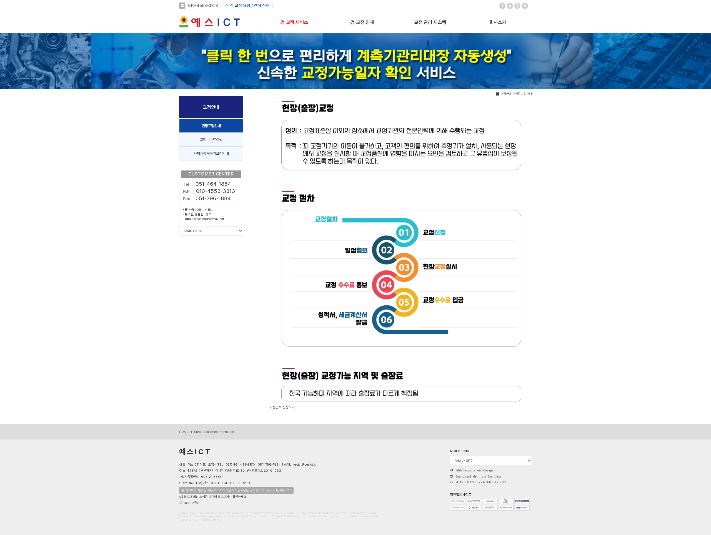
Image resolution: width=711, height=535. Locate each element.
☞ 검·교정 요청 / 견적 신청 (247, 5)
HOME (184, 432)
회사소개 (498, 21)
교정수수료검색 (211, 139)
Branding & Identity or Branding (478, 476)
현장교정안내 (211, 125)
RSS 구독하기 (193, 503)
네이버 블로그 (217, 497)
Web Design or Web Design (474, 470)
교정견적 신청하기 (282, 407)
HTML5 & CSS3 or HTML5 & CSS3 (481, 482)
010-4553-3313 (203, 5)
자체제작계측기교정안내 (211, 153)
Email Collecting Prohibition (214, 432)
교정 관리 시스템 (430, 21)
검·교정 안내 (362, 21)
